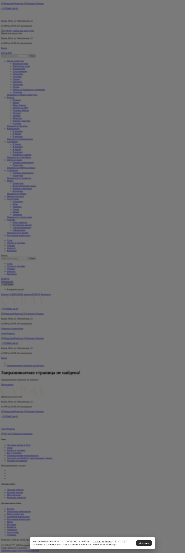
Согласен (144, 543)
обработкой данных (102, 541)
